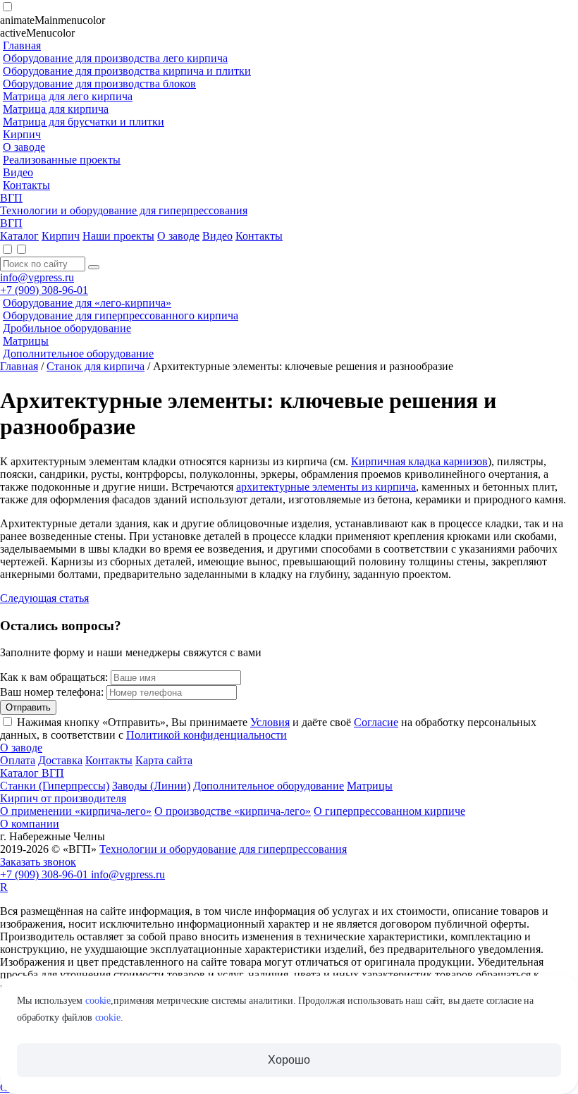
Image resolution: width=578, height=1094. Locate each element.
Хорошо (288, 1060)
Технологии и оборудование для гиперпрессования (123, 210)
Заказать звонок (38, 862)
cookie (98, 1000)
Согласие (376, 722)
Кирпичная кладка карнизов (419, 461)
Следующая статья (44, 598)
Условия (270, 722)
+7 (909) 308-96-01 (44, 290)
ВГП (11, 198)
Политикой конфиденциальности (206, 735)
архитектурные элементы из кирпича (326, 487)
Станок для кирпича (95, 366)
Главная (19, 366)
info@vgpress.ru (37, 277)
